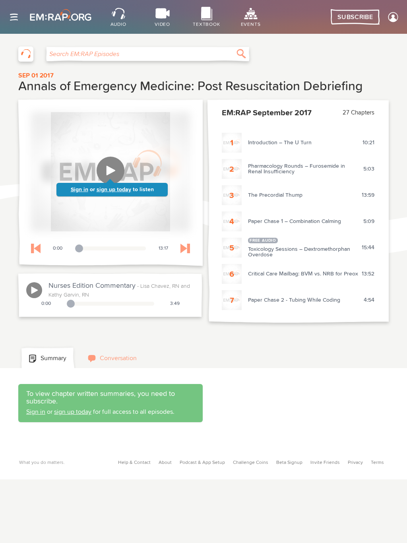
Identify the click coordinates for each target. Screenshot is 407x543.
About (165, 462)
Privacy (355, 462)
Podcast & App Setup (202, 462)
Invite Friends (325, 462)
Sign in (79, 189)
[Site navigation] (14, 17)
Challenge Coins (250, 462)
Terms (377, 462)
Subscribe (355, 17)
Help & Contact (134, 462)
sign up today (114, 189)
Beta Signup (289, 462)
